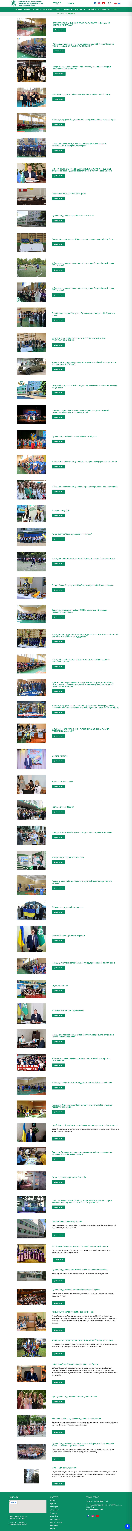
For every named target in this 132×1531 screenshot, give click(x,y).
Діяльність (54, 1516)
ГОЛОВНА (18, 9)
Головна (59, 13)
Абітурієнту (54, 1510)
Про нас (53, 1504)
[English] (115, 3)
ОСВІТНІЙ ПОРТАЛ (93, 9)
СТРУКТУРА (36, 9)
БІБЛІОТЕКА (106, 9)
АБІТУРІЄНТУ (47, 9)
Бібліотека (54, 1525)
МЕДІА (115, 9)
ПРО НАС (27, 9)
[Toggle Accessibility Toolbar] (128, 1527)
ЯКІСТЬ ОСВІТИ (80, 9)
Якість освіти (55, 1519)
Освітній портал (56, 1522)
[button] (109, 3)
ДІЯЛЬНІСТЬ (68, 9)
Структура (54, 1507)
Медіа (52, 1528)
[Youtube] (104, 3)
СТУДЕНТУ (58, 9)
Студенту (53, 1513)
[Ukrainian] (118, 3)
